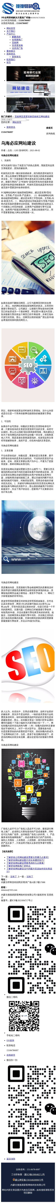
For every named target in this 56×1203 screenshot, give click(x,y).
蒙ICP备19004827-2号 (34, 1174)
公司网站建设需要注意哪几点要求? (28, 857)
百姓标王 (36, 116)
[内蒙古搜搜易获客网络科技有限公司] (21, 15)
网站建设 (45, 116)
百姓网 (18, 116)
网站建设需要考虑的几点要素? (25, 863)
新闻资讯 (11, 127)
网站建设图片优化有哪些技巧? (25, 860)
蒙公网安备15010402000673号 (29, 1180)
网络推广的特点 (18, 866)
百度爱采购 (26, 116)
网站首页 (17, 122)
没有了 (13, 876)
